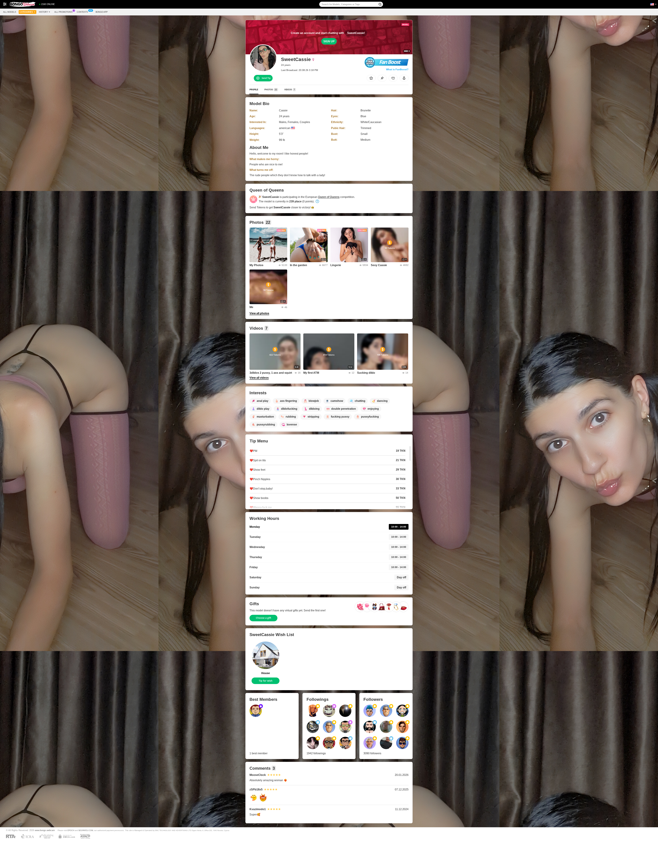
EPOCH (71, 830)
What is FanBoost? (397, 69)
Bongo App (102, 12)
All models (9, 12)
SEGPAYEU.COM (85, 830)
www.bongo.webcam (45, 830)
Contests (82, 12)
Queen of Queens (328, 197)
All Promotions (63, 12)
